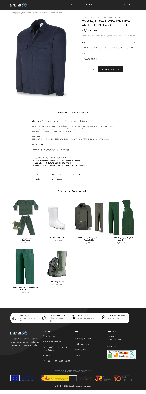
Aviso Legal (111, 336)
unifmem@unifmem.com (53, 341)
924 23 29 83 (49, 336)
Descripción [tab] (62, 112)
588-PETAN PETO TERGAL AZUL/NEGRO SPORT (53, 163)
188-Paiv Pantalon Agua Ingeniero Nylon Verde (25, 288)
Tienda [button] (53, 5)
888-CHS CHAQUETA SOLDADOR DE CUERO (52, 158)
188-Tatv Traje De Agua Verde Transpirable (89, 239)
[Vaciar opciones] (135, 42)
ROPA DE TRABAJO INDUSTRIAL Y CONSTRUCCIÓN (101, 17)
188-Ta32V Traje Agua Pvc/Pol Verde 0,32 (121, 239)
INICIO (12, 13)
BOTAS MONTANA (57, 238)
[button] (85, 47)
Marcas (64, 5)
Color (84, 54)
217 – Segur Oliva (57, 281)
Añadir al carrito (109, 69)
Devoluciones (111, 346)
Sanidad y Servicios (82, 344)
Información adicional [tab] (80, 112)
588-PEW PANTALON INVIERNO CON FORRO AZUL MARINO (58, 160)
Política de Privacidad (114, 339)
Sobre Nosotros (77, 5)
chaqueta (35, 121)
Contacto (89, 5)
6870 (79, 174)
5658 (64, 174)
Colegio (77, 355)
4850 (54, 174)
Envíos (109, 343)
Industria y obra (80, 350)
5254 (59, 174)
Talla (83, 42)
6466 (74, 174)
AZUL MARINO (57, 179)
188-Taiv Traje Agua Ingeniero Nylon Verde (25, 239)
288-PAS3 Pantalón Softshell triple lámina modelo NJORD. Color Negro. (61, 165)
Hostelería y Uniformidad (83, 338)
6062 (69, 174)
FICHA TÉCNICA (38, 144)
